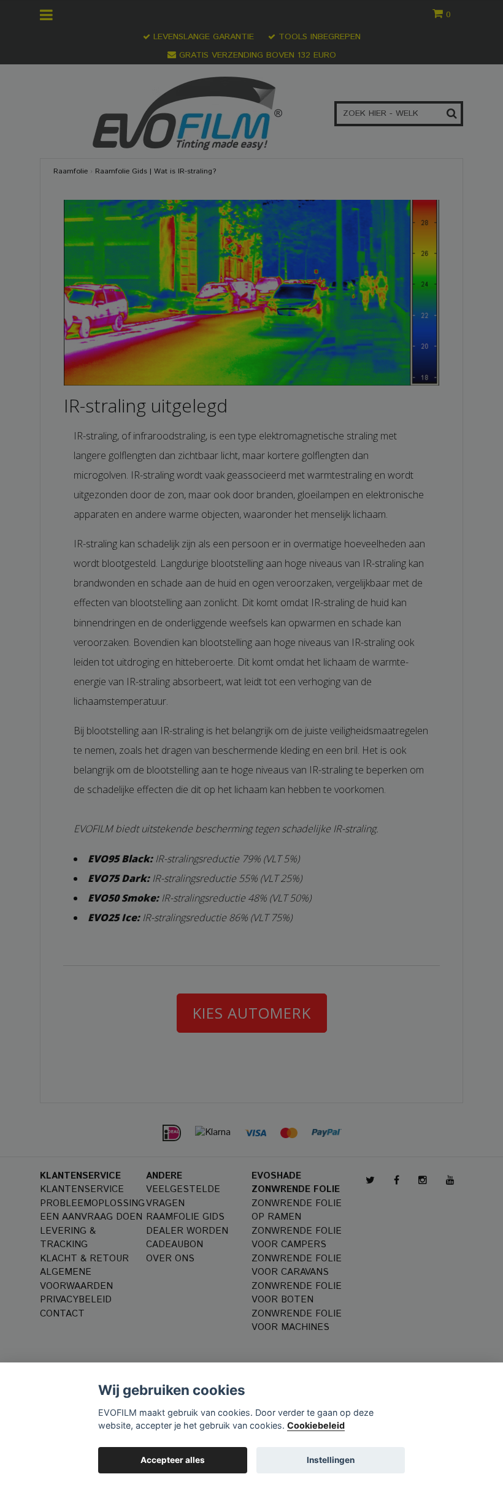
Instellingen (331, 1460)
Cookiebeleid (316, 1425)
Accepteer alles (172, 1460)
